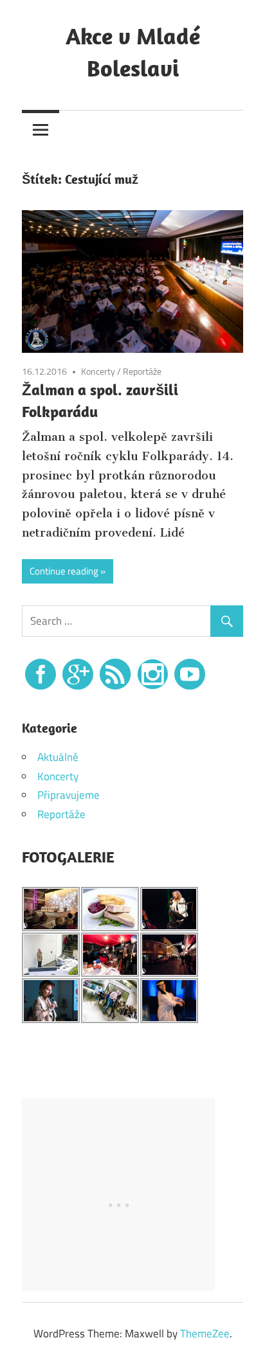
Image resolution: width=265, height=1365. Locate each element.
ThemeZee (205, 1333)
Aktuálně (57, 757)
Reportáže (142, 371)
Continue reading (64, 571)
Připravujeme (68, 795)
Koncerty (98, 371)
